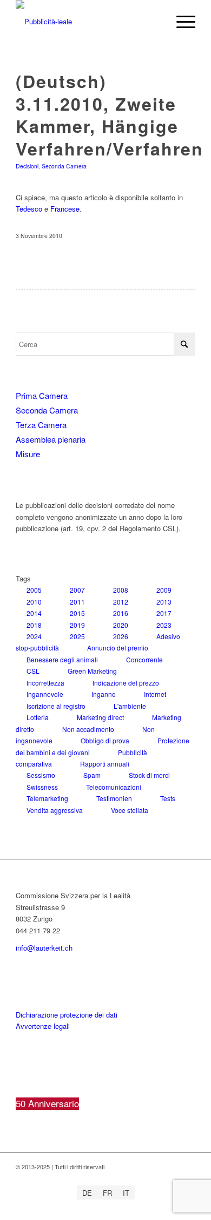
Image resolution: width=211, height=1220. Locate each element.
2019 (77, 624)
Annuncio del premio (117, 647)
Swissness (42, 786)
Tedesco (29, 209)
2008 (120, 589)
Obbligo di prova (105, 740)
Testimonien (114, 798)
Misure (28, 453)
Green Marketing (92, 670)
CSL (33, 670)
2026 (120, 636)
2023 (164, 624)
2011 (77, 601)
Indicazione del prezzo (126, 682)
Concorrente (144, 659)
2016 (120, 613)
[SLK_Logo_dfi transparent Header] (87, 21)
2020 (120, 624)
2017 (164, 613)
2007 (77, 589)
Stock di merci (149, 775)
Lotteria (38, 717)
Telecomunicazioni (113, 786)
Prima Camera (42, 395)
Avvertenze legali (43, 1026)
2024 (34, 636)
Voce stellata (129, 810)
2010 (34, 601)
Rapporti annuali (104, 763)
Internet (155, 694)
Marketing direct (100, 717)
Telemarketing (47, 798)
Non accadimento (88, 729)
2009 (164, 589)
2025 (77, 636)
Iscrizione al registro (56, 705)
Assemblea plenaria (50, 439)
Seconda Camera (64, 166)
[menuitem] (180, 21)
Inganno (103, 694)
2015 (77, 613)
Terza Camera (41, 424)
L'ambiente (130, 705)
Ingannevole (45, 694)
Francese (65, 209)
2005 (34, 589)
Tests (167, 798)
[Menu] (180, 21)
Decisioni (27, 166)
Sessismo (41, 775)
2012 (120, 601)
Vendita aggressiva (55, 810)
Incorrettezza (45, 682)
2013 (164, 601)
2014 (34, 613)
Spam (92, 775)
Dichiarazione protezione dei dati (66, 1014)
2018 (34, 624)
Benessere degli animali (62, 659)
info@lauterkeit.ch (44, 948)
